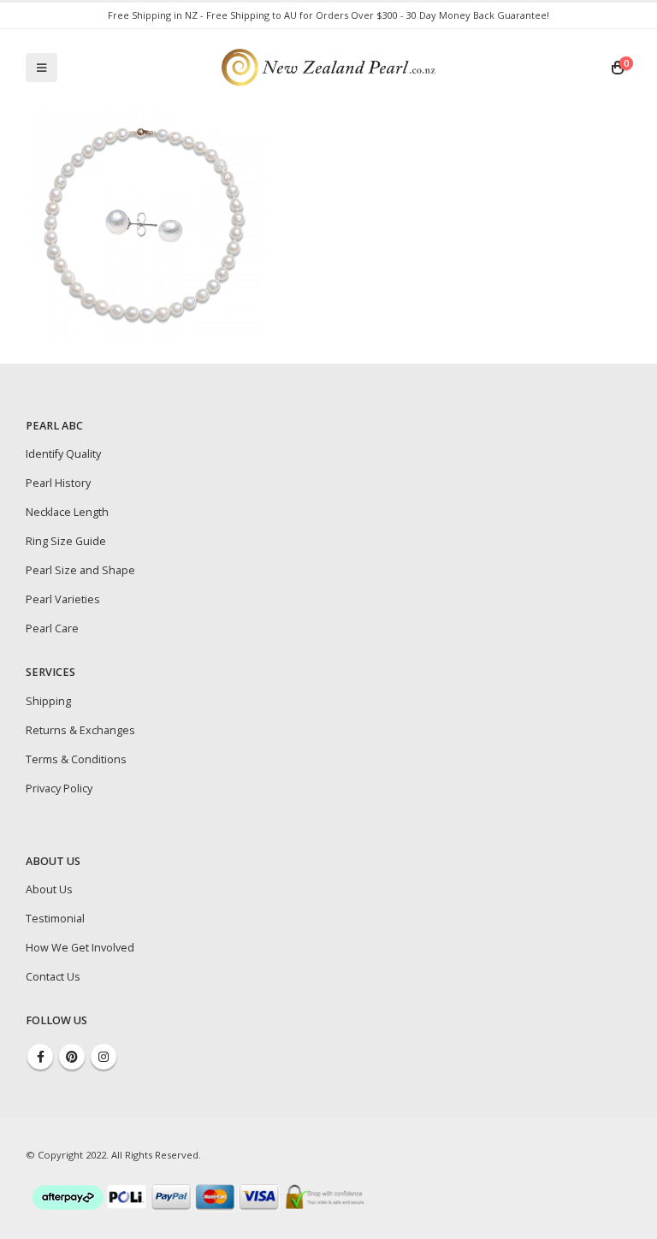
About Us (49, 889)
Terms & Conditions (76, 759)
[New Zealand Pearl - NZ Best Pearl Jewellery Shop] (328, 67)
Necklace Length (67, 512)
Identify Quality (63, 454)
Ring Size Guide (66, 541)
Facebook (40, 1057)
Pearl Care (52, 628)
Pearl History (58, 483)
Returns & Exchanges (80, 730)
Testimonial (55, 918)
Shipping (48, 701)
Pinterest (72, 1057)
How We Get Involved (80, 947)
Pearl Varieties (63, 599)
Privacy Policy (59, 788)
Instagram (103, 1057)
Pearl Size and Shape (80, 570)
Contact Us (53, 976)
